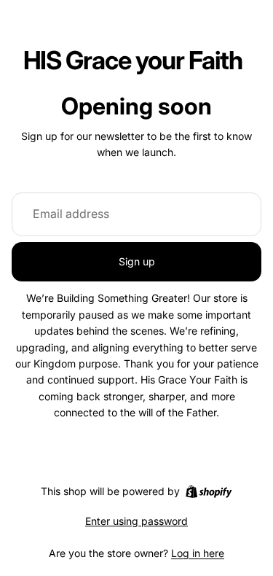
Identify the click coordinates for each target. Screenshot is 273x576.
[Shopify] (209, 491)
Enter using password (136, 521)
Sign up (137, 261)
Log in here (197, 553)
